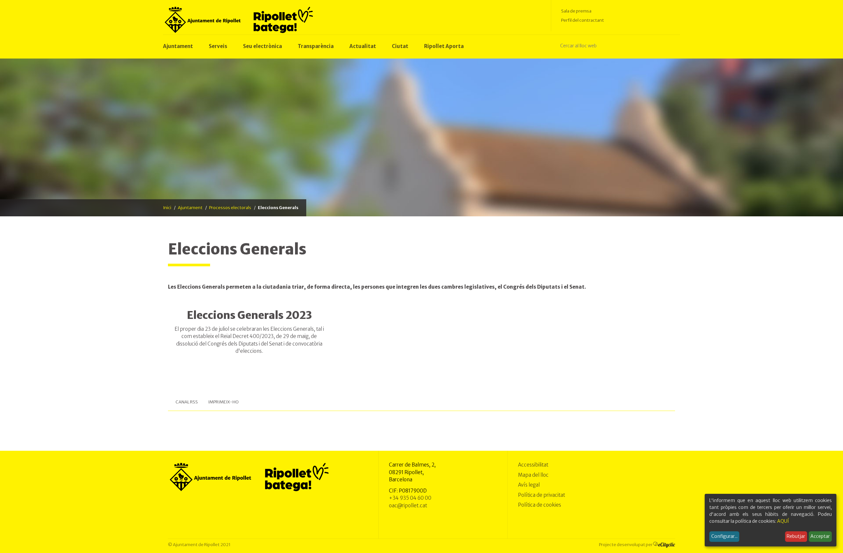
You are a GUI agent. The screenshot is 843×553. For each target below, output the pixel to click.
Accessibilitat (533, 465)
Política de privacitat (541, 495)
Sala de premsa (576, 11)
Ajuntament (190, 207)
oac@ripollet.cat (408, 505)
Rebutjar (796, 536)
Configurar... (724, 536)
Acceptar (820, 536)
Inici (167, 207)
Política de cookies (539, 505)
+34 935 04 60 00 (410, 498)
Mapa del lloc (533, 475)
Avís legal (529, 485)
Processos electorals (230, 207)
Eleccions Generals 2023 (249, 315)
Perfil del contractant (582, 20)
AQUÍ (783, 521)
